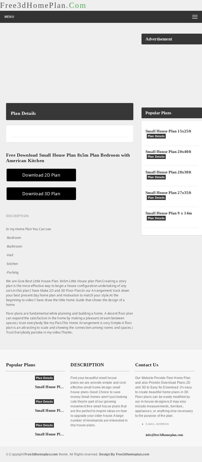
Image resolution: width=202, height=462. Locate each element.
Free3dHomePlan (43, 5)
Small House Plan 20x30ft (168, 172)
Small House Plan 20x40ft (168, 152)
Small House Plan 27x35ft (168, 193)
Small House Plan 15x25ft (168, 131)
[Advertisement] (69, 66)
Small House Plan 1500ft (55, 434)
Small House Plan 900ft (54, 411)
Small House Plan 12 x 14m (57, 387)
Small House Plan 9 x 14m (168, 213)
